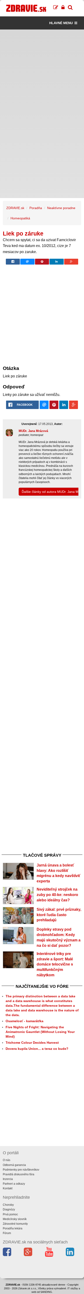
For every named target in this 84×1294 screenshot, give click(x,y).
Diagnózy (9, 1209)
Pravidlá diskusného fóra (18, 1174)
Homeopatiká (20, 218)
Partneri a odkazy (14, 1183)
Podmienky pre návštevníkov (21, 1169)
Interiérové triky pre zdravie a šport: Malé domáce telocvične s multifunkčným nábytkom (55, 964)
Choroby (8, 1204)
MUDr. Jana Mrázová (33, 431)
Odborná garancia (14, 1165)
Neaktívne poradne (61, 208)
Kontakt (7, 1188)
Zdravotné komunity (15, 1223)
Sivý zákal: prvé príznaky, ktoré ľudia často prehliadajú (59, 914)
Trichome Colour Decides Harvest (32, 1042)
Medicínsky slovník (15, 1219)
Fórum (7, 1233)
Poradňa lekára (12, 1228)
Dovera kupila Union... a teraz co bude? (37, 1049)
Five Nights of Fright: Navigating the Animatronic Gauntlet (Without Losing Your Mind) (40, 1031)
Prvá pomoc (10, 1214)
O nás (6, 1160)
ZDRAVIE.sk (15, 208)
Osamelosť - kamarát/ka (24, 1021)
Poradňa (35, 208)
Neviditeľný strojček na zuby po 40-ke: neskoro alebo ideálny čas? (57, 894)
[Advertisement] (42, 71)
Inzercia (8, 1179)
